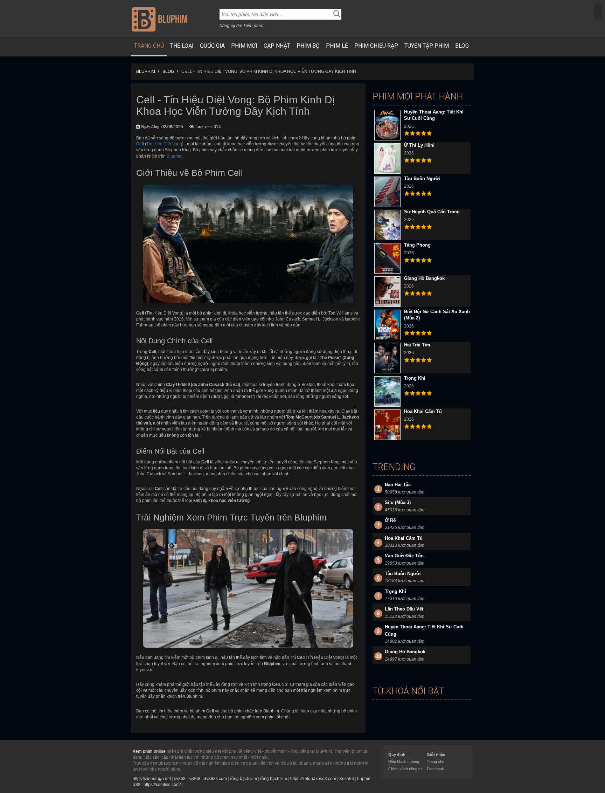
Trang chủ (149, 45)
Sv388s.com (215, 778)
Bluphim (174, 156)
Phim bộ (308, 45)
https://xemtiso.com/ (162, 784)
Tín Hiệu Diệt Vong (164, 144)
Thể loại (182, 45)
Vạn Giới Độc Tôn (404, 555)
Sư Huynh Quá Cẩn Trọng (432, 211)
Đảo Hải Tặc (398, 484)
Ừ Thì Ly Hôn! (419, 145)
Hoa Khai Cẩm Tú (423, 411)
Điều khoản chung (403, 761)
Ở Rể (390, 520)
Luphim (364, 778)
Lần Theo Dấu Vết (404, 609)
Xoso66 (346, 778)
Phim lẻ (337, 45)
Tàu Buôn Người (422, 178)
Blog (462, 45)
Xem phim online (149, 751)
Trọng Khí (414, 378)
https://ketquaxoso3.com (313, 778)
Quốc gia (212, 45)
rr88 (136, 784)
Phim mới (244, 45)
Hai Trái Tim (417, 344)
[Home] (159, 19)
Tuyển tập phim (426, 45)
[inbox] (597, 12)
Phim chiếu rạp (376, 45)
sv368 (180, 778)
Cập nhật (277, 45)
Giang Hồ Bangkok (424, 278)
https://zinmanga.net (152, 778)
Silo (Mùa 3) (398, 502)
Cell (140, 144)
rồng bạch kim (243, 778)
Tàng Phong (417, 245)
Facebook (435, 769)
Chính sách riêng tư (405, 769)
